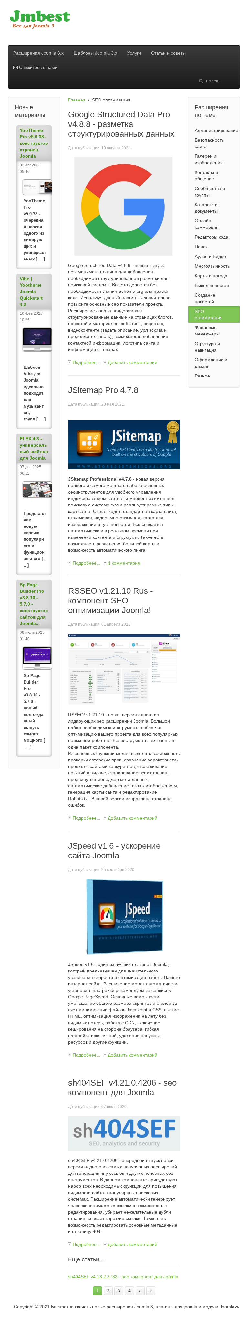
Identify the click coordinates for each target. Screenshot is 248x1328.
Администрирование (216, 130)
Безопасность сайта (209, 143)
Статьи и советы (168, 52)
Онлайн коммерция (207, 224)
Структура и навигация (207, 347)
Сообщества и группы (210, 191)
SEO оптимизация (208, 314)
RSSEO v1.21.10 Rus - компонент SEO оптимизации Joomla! (110, 600)
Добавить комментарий (132, 362)
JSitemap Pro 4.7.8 (103, 390)
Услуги (134, 52)
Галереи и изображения (209, 159)
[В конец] (150, 1290)
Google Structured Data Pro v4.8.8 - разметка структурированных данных (121, 124)
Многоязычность (212, 266)
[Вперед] (140, 1290)
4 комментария (124, 563)
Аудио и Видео (210, 256)
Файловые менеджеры (207, 330)
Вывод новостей (212, 285)
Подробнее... (86, 362)
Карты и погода (211, 275)
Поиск (201, 246)
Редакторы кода (211, 236)
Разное (202, 375)
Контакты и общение (206, 175)
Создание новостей (205, 298)
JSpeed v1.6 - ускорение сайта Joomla (114, 850)
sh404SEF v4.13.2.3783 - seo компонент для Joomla (123, 1276)
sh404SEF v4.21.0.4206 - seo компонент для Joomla (122, 1087)
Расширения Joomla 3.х (38, 52)
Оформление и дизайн (211, 363)
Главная (77, 99)
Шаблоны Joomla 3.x (95, 52)
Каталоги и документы (206, 208)
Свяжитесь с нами (37, 67)
